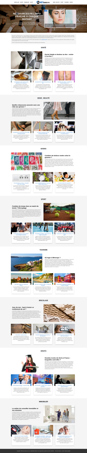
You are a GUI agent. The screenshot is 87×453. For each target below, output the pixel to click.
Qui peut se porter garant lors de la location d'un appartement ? (65, 437)
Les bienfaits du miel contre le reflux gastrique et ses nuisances (21, 82)
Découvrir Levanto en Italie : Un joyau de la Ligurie (43, 285)
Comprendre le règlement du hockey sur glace (65, 234)
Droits (21, 2)
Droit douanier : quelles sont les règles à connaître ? (43, 386)
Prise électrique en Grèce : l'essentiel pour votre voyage (21, 184)
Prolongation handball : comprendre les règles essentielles (43, 234)
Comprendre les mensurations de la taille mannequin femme (21, 133)
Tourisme (66, 2)
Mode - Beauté (56, 2)
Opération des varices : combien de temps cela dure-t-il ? (65, 82)
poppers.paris (44, 39)
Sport (62, 2)
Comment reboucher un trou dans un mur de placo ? (42, 335)
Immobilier (26, 2)
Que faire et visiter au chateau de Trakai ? (21, 285)
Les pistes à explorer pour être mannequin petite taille (43, 133)
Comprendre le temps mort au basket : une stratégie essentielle (21, 234)
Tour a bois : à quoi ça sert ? (21, 334)
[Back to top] (84, 450)
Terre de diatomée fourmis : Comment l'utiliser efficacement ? (42, 184)
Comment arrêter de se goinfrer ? (64, 183)
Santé (31, 2)
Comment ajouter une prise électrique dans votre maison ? (64, 335)
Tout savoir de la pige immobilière (21, 436)
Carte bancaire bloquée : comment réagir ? (21, 386)
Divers (71, 2)
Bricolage (16, 2)
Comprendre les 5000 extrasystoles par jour (43, 82)
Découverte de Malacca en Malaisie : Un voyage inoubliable (65, 285)
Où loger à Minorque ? (53, 257)
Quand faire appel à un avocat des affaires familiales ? (65, 386)
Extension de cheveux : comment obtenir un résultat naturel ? (64, 133)
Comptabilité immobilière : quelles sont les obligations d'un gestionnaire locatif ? (43, 437)
